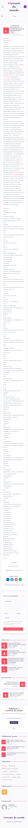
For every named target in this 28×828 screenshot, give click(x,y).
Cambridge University (8, 75)
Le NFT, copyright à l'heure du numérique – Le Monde (15, 668)
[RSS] (14, 728)
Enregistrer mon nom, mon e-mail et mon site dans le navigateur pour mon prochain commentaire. (13, 623)
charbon (10, 200)
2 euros (4, 765)
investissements (15, 174)
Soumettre (14, 722)
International (13, 771)
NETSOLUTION (18, 821)
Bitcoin (21, 164)
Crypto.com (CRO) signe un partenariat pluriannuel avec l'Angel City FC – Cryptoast (17, 644)
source (5, 558)
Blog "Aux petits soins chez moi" (10, 768)
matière (5, 69)
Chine (21, 65)
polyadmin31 (12, 805)
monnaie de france (7, 779)
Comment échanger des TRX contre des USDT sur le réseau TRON (16, 747)
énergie (5, 137)
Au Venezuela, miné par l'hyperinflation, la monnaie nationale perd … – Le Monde (17, 652)
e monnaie (5, 771)
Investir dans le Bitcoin (8, 774)
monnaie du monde (14, 566)
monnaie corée (6, 777)
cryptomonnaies (18, 71)
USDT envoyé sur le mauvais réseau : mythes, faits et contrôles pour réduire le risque (16, 741)
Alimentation (12, 765)
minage (10, 83)
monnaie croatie (16, 777)
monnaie (19, 774)
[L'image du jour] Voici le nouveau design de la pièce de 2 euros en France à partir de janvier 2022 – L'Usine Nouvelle (16, 660)
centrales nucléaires (8, 148)
